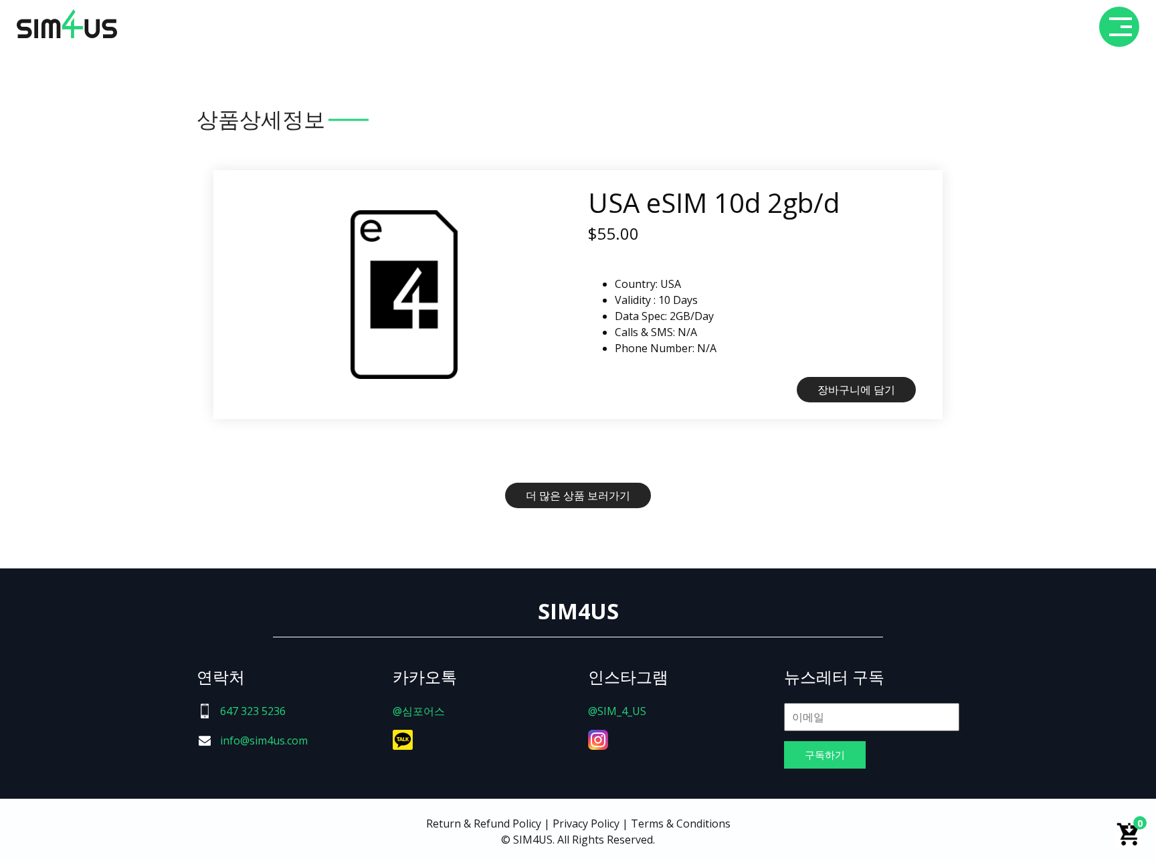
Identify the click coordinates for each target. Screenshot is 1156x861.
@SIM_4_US (617, 711)
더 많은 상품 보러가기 (578, 495)
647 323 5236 (253, 711)
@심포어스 (419, 711)
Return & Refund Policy (483, 823)
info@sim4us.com (264, 740)
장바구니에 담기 (856, 389)
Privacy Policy (586, 823)
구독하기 (825, 754)
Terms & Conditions (681, 823)
